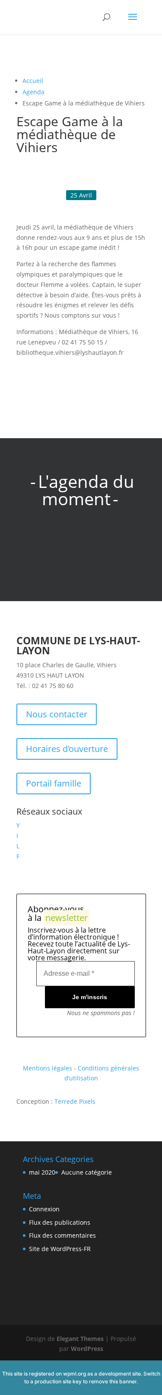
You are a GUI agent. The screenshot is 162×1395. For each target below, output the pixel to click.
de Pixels (74, 1101)
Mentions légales (47, 1068)
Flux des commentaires (62, 1235)
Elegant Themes (80, 1338)
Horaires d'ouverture (67, 749)
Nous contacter (56, 714)
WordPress (87, 1348)
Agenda (33, 92)
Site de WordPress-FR (60, 1249)
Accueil (32, 80)
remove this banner (113, 1381)
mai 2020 (42, 1172)
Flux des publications (59, 1222)
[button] (26, 376)
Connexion (44, 1209)
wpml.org (74, 1373)
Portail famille (53, 783)
